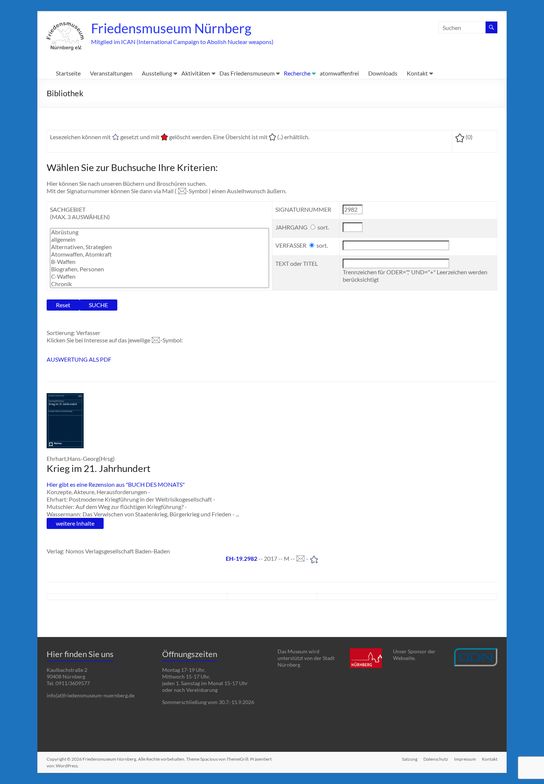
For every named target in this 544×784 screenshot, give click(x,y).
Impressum (465, 759)
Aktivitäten (195, 73)
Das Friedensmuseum (247, 73)
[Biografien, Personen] (159, 269)
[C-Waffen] (159, 276)
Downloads (382, 73)
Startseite (68, 73)
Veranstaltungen (111, 73)
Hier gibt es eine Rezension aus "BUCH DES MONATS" (116, 484)
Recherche (297, 73)
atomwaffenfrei (339, 73)
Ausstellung (157, 73)
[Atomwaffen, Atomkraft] (159, 254)
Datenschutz (435, 759)
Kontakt (417, 73)
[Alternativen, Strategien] (159, 247)
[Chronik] (159, 284)
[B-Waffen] (159, 261)
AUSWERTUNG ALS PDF (79, 359)
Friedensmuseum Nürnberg (171, 28)
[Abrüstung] (159, 232)
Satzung (409, 759)
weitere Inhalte (75, 523)
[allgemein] (159, 239)
